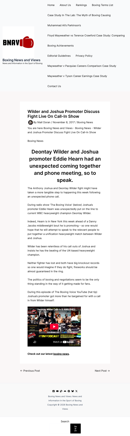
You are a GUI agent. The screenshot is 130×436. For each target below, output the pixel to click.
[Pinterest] (69, 391)
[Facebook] (53, 391)
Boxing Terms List (102, 5)
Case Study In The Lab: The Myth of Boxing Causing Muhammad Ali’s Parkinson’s (79, 20)
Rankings (81, 5)
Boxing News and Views (21, 60)
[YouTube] (57, 391)
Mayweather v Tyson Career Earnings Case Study (77, 76)
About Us (65, 5)
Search (65, 421)
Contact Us (54, 86)
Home (51, 5)
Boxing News (85, 122)
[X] (76, 391)
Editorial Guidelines (59, 55)
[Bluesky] (72, 391)
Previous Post (30, 370)
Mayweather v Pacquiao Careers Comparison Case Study (81, 65)
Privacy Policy (84, 55)
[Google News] (65, 391)
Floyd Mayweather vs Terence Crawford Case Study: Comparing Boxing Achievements (86, 40)
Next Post (102, 370)
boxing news (61, 353)
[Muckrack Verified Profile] (61, 391)
